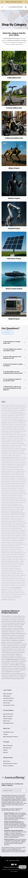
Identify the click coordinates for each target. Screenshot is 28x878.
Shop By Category (7, 718)
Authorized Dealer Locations (10, 763)
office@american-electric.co (8, 457)
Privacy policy (10, 869)
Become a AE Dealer (8, 765)
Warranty (5, 752)
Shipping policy (23, 869)
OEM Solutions (6, 696)
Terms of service (17, 869)
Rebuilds (5, 750)
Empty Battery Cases (8, 732)
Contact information (14, 871)
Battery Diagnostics (8, 745)
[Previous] (2, 2)
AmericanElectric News (8, 705)
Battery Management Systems (10, 736)
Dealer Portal (6, 761)
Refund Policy (6, 702)
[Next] (26, 2)
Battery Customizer (8, 716)
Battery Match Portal (8, 714)
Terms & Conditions (8, 700)
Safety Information (7, 693)
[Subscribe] (23, 790)
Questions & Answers (8, 698)
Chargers (5, 734)
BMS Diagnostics (7, 747)
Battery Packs (6, 721)
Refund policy (4, 869)
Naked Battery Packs (8, 723)
